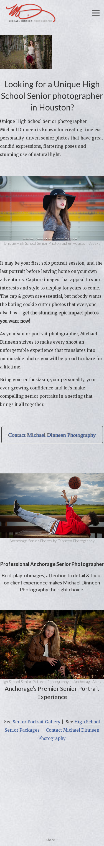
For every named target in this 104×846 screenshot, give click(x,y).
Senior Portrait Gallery (36, 721)
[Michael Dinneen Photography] (31, 13)
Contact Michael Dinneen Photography (52, 435)
